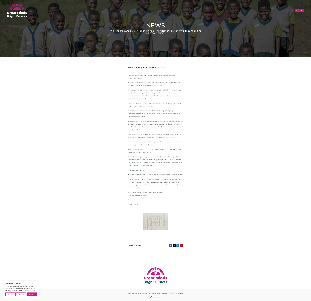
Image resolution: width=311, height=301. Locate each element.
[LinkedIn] (178, 245)
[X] (174, 245)
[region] (21, 289)
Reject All (21, 294)
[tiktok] (159, 297)
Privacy (176, 293)
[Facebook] (171, 245)
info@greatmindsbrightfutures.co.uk (138, 195)
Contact (181, 293)
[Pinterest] (181, 245)
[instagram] (151, 297)
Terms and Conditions (167, 293)
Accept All (31, 294)
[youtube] (155, 297)
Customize (10, 294)
